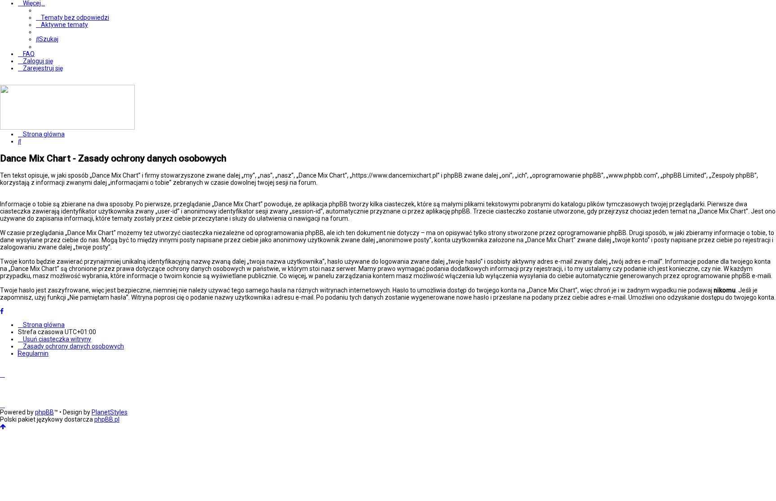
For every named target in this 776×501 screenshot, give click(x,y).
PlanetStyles (110, 412)
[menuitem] (72, 17)
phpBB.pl (106, 419)
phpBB (44, 412)
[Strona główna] (67, 127)
